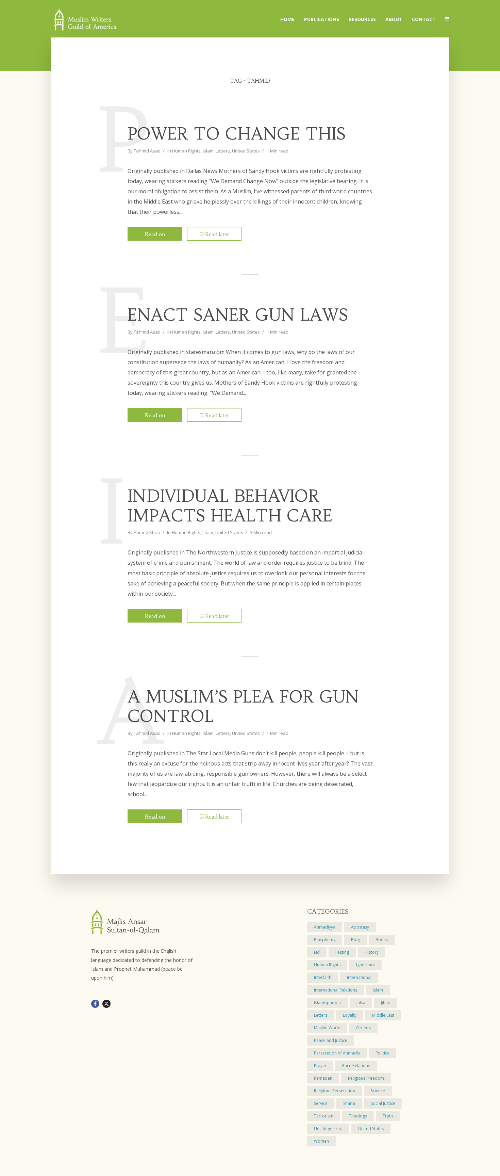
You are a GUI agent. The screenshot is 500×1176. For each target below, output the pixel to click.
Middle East (383, 1015)
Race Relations (356, 1065)
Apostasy (360, 927)
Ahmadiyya (324, 927)
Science (378, 1091)
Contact (424, 19)
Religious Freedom (366, 1078)
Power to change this (237, 134)
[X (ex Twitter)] (106, 1004)
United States (246, 151)
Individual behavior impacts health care (230, 506)
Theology (358, 1116)
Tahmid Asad (147, 151)
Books (382, 940)
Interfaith (322, 977)
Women (321, 1141)
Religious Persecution (334, 1091)
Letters (223, 151)
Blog (355, 940)
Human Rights (186, 151)
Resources (362, 19)
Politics (382, 1053)
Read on (155, 234)
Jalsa (360, 1002)
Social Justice (383, 1103)
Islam (208, 151)
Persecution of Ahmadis (337, 1053)
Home (287, 19)
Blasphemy (324, 940)
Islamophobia (327, 1002)
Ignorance (366, 965)
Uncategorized (328, 1128)
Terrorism (323, 1116)
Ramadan (323, 1078)
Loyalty (349, 1015)
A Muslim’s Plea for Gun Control (243, 706)
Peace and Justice (330, 1040)
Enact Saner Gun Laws (238, 315)
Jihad (385, 1002)
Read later (217, 234)
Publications (321, 19)
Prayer (320, 1065)
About (393, 19)
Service (321, 1103)
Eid (317, 952)
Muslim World (327, 1028)
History (372, 952)
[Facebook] (95, 1004)
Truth (388, 1116)
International (359, 977)
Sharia (349, 1103)
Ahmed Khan (147, 532)
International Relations (335, 990)
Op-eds (363, 1028)
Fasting (342, 952)
